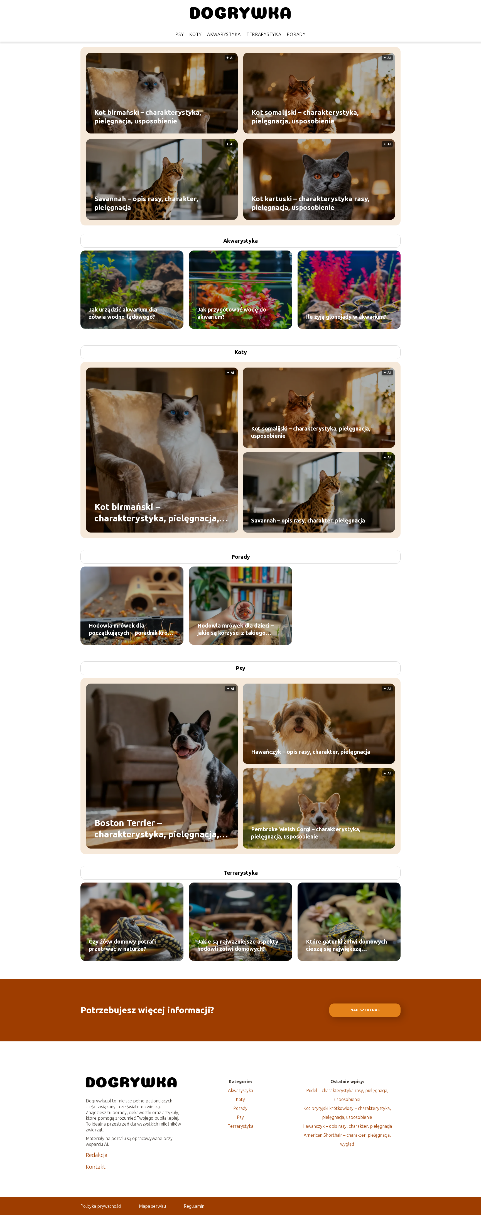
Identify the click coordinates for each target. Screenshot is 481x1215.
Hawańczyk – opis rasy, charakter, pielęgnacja (310, 752)
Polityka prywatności (100, 1206)
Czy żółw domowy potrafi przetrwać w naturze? (122, 945)
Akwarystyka (224, 34)
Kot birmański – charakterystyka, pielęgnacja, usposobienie (147, 116)
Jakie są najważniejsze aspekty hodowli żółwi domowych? (237, 945)
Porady (296, 34)
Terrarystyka (263, 34)
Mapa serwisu (152, 1206)
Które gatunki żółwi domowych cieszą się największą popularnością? (346, 945)
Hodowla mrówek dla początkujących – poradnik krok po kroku (130, 629)
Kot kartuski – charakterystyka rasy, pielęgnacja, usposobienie (310, 203)
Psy (179, 34)
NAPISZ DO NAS (365, 1010)
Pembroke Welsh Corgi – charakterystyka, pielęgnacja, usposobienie (305, 833)
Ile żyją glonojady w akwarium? (346, 317)
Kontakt (95, 1166)
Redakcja (96, 1155)
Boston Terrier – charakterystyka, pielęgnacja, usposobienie (156, 828)
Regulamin (194, 1206)
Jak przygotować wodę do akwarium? (231, 313)
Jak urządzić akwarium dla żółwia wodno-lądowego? (123, 313)
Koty (195, 34)
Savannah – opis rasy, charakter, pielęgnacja (146, 203)
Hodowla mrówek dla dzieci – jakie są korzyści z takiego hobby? (235, 629)
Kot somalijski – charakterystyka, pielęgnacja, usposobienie (305, 116)
